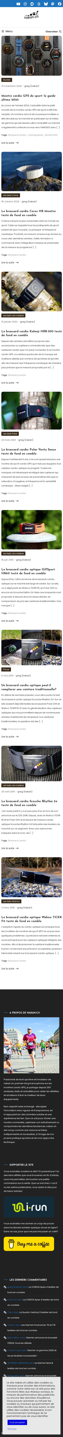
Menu (9, 31)
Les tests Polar (10, 433)
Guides (6, 79)
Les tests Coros (10, 195)
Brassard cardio (17, 135)
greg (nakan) (31, 86)
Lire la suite (8, 143)
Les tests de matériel (13, 315)
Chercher (52, 31)
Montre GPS (51, 135)
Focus (6, 669)
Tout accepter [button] (17, 1422)
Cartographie (35, 135)
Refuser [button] (12, 1428)
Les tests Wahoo (11, 901)
